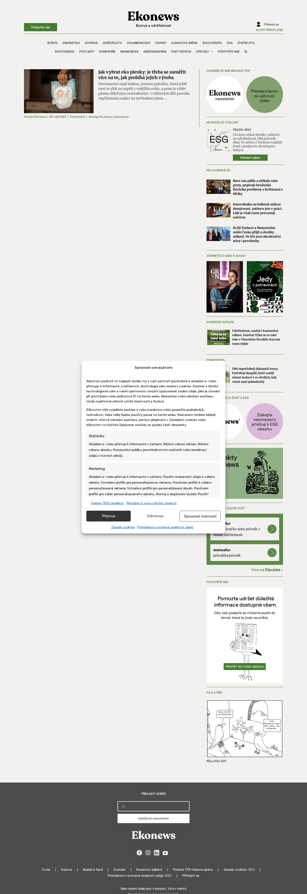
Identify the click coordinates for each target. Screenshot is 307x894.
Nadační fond (93, 869)
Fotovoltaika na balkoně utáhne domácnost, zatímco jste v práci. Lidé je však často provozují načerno (257, 210)
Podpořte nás (40, 27)
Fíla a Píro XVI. (217, 761)
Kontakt (119, 869)
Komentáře (77, 116)
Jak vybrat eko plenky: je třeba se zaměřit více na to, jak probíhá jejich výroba (142, 74)
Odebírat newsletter (153, 818)
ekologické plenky (100, 116)
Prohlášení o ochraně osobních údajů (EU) (140, 875)
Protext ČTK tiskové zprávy (193, 869)
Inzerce (66, 869)
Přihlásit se (190, 875)
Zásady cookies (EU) (239, 869)
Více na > (267, 569)
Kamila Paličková (35, 116)
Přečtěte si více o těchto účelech (151, 503)
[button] (245, 51)
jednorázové (121, 116)
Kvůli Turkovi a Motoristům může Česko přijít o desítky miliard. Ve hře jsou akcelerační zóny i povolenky (257, 234)
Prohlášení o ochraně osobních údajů (165, 527)
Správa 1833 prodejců (107, 503)
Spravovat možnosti (200, 516)
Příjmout (108, 516)
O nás (46, 869)
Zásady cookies (123, 527)
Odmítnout (155, 516)
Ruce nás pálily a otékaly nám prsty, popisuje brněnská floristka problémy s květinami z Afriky (258, 187)
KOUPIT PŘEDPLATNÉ (269, 29)
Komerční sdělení (149, 869)
